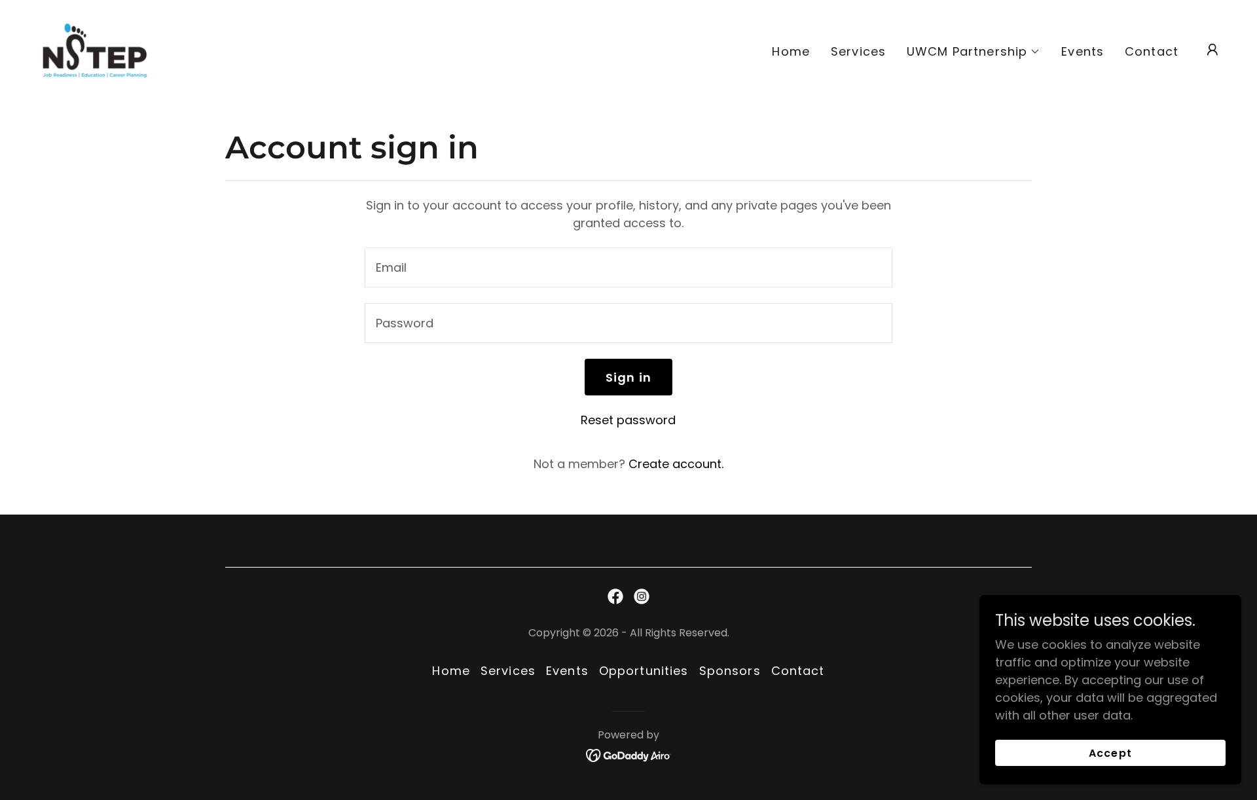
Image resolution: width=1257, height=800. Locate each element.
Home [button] (451, 671)
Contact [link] (1151, 51)
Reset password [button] (628, 420)
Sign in (628, 377)
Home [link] (791, 51)
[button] (973, 52)
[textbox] (628, 267)
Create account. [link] (675, 464)
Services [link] (858, 51)
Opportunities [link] (644, 671)
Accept (1110, 753)
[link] (94, 49)
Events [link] (1082, 51)
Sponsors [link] (730, 671)
